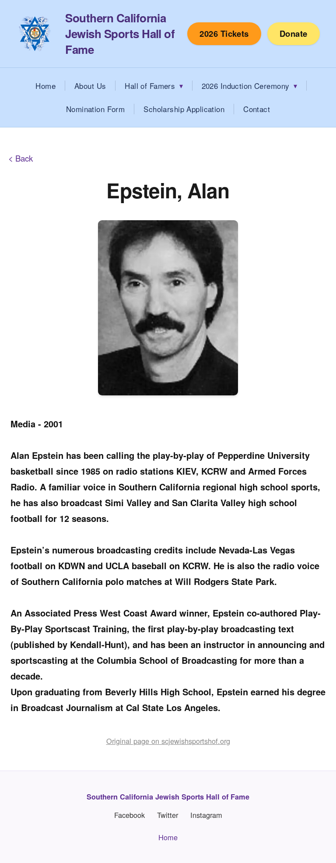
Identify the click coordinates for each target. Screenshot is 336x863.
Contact (256, 108)
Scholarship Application (184, 108)
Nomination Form (95, 108)
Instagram (206, 815)
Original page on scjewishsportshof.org (168, 741)
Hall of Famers (150, 85)
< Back (20, 158)
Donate (294, 33)
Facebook (129, 815)
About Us (90, 85)
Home (45, 85)
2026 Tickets (224, 33)
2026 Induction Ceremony (246, 85)
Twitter (167, 815)
